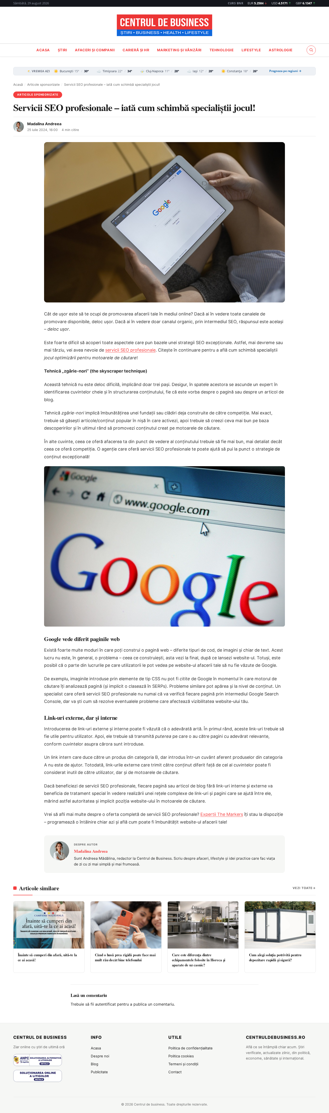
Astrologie (281, 50)
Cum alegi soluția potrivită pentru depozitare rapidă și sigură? (275, 957)
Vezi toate (303, 888)
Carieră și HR (136, 50)
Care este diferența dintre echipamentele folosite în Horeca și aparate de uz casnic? (198, 960)
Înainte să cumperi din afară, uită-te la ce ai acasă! (47, 957)
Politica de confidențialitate (190, 1048)
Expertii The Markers (221, 814)
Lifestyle (251, 50)
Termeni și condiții (183, 1064)
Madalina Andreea (44, 123)
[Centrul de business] (164, 25)
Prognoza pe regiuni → (285, 71)
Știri (62, 50)
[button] (311, 49)
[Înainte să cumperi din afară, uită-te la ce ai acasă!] (48, 925)
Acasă (18, 84)
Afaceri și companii (95, 50)
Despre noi (100, 1056)
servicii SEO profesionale (130, 350)
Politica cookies (181, 1056)
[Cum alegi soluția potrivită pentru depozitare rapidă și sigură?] (280, 925)
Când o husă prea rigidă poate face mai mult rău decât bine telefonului (125, 957)
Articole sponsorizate (43, 84)
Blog (94, 1064)
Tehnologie (222, 50)
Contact (175, 1072)
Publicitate (99, 1072)
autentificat (105, 1004)
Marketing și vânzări (179, 50)
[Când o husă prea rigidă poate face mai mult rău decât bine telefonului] (126, 925)
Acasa (43, 50)
